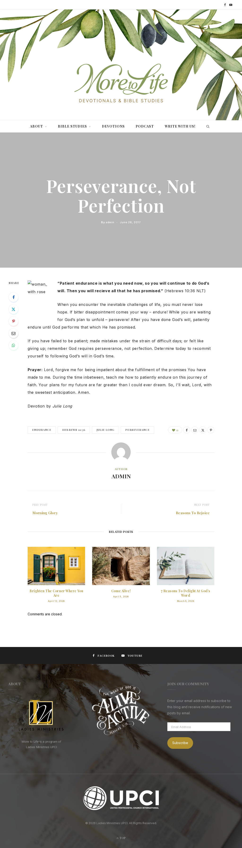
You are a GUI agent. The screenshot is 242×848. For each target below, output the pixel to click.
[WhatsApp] (13, 345)
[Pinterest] (13, 321)
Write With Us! (180, 126)
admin (110, 222)
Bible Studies (72, 126)
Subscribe (180, 743)
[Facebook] (13, 297)
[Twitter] (13, 309)
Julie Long (105, 430)
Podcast (145, 126)
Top (122, 838)
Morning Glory (45, 512)
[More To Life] (121, 83)
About (36, 126)
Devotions (113, 126)
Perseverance (137, 430)
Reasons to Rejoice (193, 512)
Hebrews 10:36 (74, 430)
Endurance (41, 430)
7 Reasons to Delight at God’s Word (185, 593)
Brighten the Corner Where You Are (56, 593)
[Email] (13, 333)
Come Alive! (121, 591)
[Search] (206, 126)
